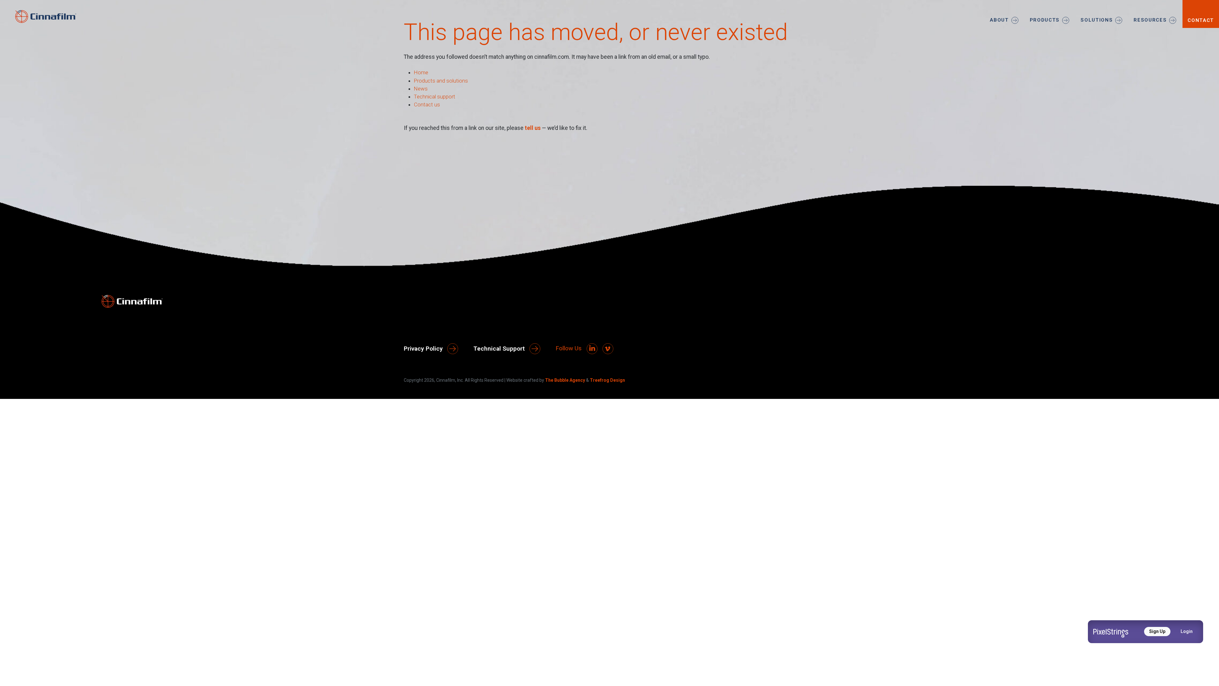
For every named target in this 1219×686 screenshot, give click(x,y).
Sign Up (1157, 631)
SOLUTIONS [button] (1097, 20)
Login (1187, 631)
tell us (533, 128)
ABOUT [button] (999, 20)
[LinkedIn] (592, 348)
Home (421, 72)
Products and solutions (441, 80)
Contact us (427, 104)
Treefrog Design (607, 380)
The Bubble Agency (565, 380)
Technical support (434, 96)
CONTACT (1201, 20)
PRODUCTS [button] (1045, 20)
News (421, 88)
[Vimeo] (608, 348)
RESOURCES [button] (1150, 20)
